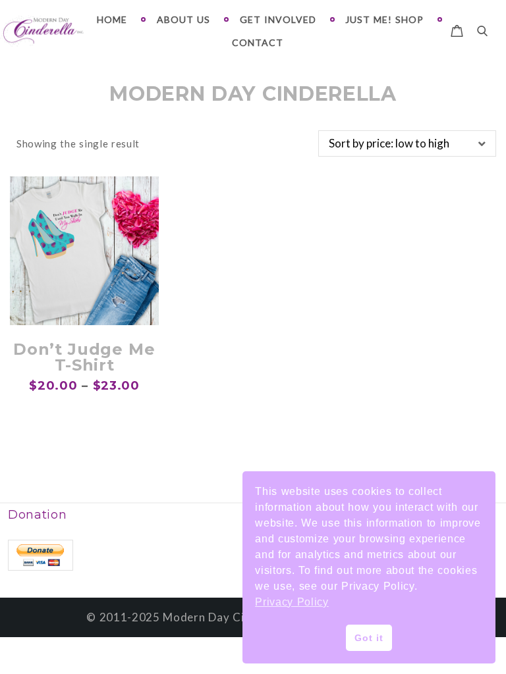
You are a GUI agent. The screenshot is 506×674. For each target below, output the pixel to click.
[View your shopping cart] (457, 29)
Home (112, 19)
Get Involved (278, 19)
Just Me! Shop (384, 19)
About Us (183, 19)
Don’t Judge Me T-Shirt (84, 357)
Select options (84, 308)
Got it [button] (368, 638)
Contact (257, 42)
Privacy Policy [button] (292, 602)
